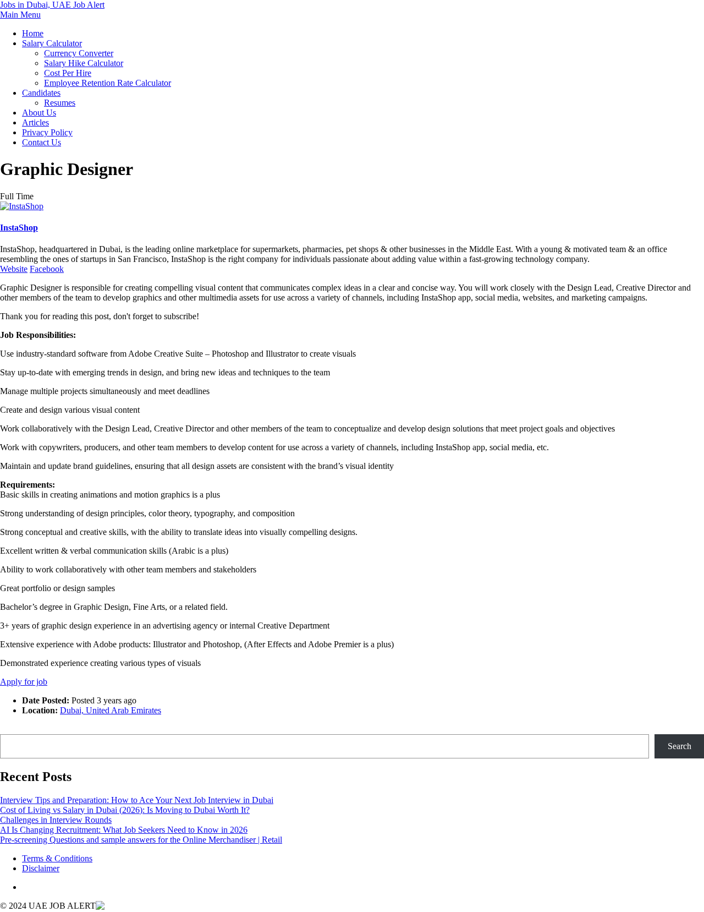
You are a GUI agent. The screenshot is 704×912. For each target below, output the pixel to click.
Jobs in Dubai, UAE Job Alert (52, 4)
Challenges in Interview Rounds (56, 819)
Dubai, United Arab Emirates (110, 710)
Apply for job (23, 681)
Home (32, 33)
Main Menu (20, 14)
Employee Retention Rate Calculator (107, 83)
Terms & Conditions (57, 858)
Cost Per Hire (67, 73)
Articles (35, 122)
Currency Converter (78, 53)
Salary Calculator (52, 43)
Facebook (47, 269)
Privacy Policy (47, 132)
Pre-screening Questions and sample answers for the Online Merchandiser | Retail (141, 839)
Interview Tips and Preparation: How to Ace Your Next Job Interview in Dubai (136, 800)
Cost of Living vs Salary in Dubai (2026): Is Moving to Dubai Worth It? (125, 810)
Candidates (41, 92)
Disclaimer (40, 868)
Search (12, 729)
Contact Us (41, 142)
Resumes (59, 102)
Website (14, 269)
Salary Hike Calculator (83, 63)
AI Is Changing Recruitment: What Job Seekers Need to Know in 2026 (124, 829)
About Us (39, 112)
